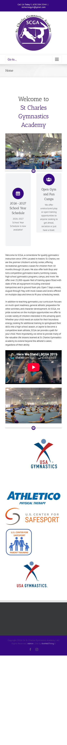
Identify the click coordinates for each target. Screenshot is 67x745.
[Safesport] (18, 529)
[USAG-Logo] (44, 437)
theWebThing (48, 643)
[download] (33, 492)
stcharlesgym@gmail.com (34, 7)
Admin (30, 643)
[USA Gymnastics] (32, 560)
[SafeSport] (32, 509)
